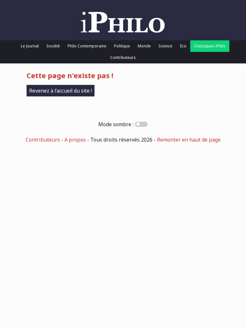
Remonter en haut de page (189, 139)
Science (165, 46)
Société (53, 46)
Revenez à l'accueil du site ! (60, 90)
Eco (183, 46)
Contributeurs (123, 57)
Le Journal (30, 46)
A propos (75, 139)
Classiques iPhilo (210, 46)
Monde (144, 46)
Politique (122, 46)
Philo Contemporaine (87, 46)
